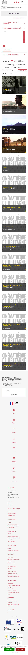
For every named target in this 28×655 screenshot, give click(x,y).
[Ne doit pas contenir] (24, 39)
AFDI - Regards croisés (9, 246)
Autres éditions (11, 588)
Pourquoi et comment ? (13, 536)
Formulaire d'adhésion (13, 524)
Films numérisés (10, 64)
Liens (9, 612)
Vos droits (10, 539)
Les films (11, 554)
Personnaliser (14, 652)
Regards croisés (8, 226)
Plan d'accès (11, 501)
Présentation (11, 511)
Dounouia (5, 109)
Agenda (9, 548)
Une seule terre (7, 187)
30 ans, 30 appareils (12, 573)
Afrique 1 (5, 167)
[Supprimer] (24, 35)
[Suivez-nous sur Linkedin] (14, 448)
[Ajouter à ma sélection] (25, 93)
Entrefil (11, 598)
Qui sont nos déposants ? (14, 538)
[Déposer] (16, 2)
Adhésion (11, 519)
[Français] (11, 403)
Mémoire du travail (12, 571)
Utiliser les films (11, 515)
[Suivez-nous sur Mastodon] (14, 468)
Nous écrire (10, 504)
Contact (11, 488)
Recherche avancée (14, 54)
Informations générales (13, 550)
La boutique (12, 580)
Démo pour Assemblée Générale (12, 207)
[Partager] (20, 2)
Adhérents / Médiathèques (14, 559)
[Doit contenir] (24, 37)
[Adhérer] (14, 2)
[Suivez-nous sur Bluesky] (14, 458)
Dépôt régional (11, 541)
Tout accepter (9, 649)
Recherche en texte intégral (14, 23)
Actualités (12, 545)
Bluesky (14, 461)
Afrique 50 (6, 89)
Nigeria (5, 148)
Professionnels (11, 561)
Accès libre (10, 557)
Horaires (10, 503)
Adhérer (9, 522)
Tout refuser (20, 649)
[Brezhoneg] (22, 2)
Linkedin (14, 452)
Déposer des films (12, 513)
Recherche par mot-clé (14, 28)
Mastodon (14, 471)
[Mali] (13, 31)
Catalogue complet (12, 590)
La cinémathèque (14, 508)
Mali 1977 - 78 (6, 128)
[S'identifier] (18, 2)
